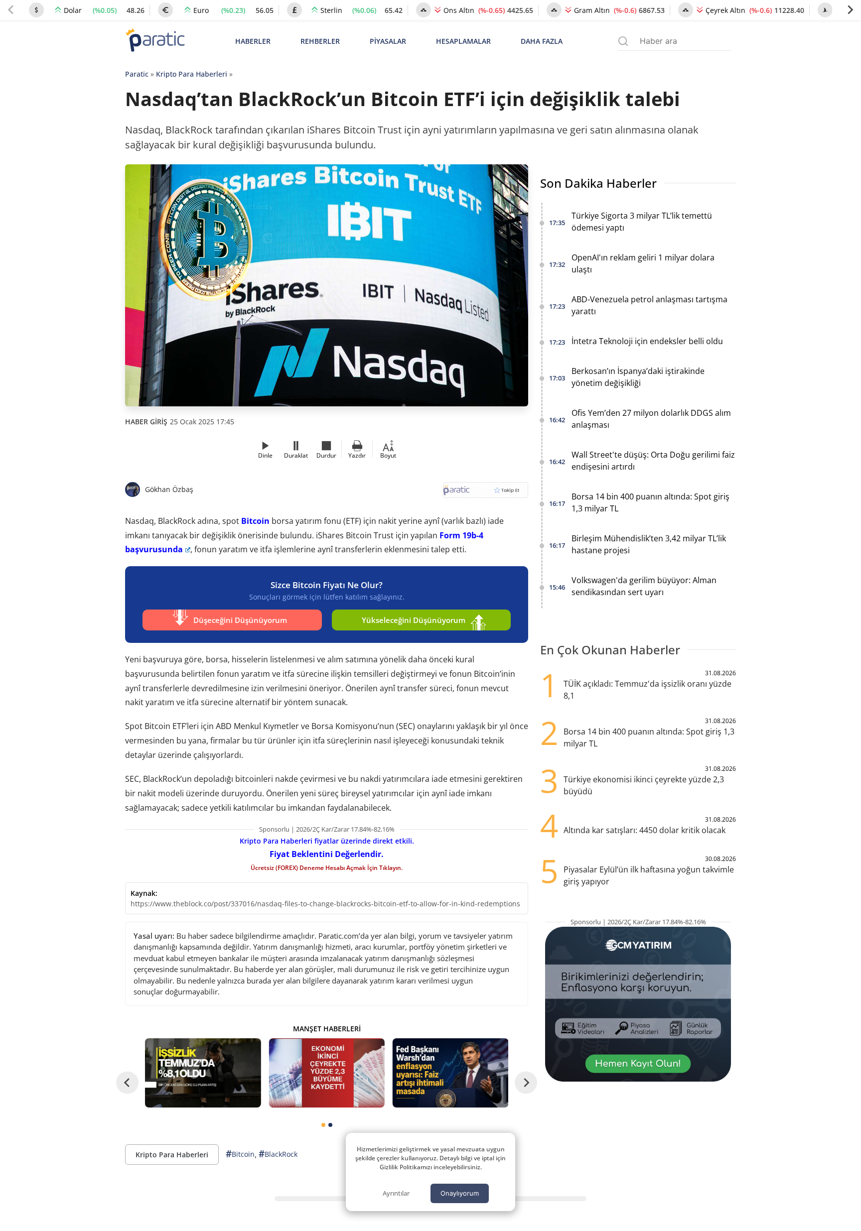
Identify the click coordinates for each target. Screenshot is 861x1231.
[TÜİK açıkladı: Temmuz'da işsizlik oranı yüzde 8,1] (203, 1073)
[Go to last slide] (127, 1082)
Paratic (136, 74)
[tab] (323, 1125)
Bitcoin (255, 520)
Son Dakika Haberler (598, 183)
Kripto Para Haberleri (191, 74)
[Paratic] (155, 41)
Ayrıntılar (396, 1193)
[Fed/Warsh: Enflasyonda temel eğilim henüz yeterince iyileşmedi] (450, 1073)
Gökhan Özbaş (169, 489)
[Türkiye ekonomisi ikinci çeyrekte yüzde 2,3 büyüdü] (326, 1073)
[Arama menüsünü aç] (623, 41)
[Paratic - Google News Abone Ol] (485, 493)
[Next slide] (850, 10)
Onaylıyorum (459, 1193)
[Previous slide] (11, 10)
